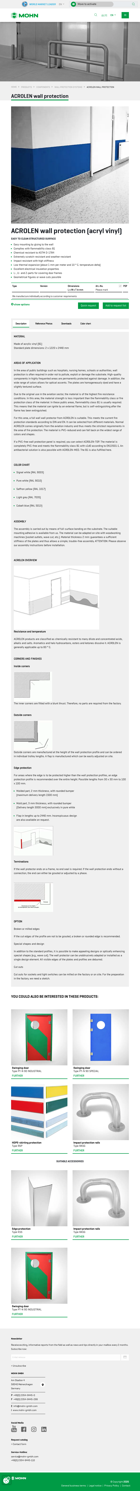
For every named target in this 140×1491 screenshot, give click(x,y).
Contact (126, 1485)
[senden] (125, 1357)
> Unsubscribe (18, 1365)
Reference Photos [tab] (43, 323)
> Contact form (18, 1444)
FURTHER (17, 1075)
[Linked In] (43, 1429)
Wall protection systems (68, 87)
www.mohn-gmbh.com (25, 1410)
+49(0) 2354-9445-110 (23, 1460)
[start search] (133, 4)
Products (26, 87)
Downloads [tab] (66, 323)
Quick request (88, 305)
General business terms (73, 1485)
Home (14, 86)
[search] (95, 15)
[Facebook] (23, 1429)
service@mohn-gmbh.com (24, 1456)
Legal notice (95, 1485)
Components (43, 87)
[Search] (96, 15)
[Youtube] (13, 1429)
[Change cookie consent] (7, 1480)
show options (21, 304)
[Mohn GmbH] (24, 15)
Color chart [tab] (85, 323)
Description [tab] (21, 323)
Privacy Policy (111, 1485)
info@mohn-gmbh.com (25, 1406)
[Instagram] (33, 1429)
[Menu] (125, 15)
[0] (105, 15)
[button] (61, 4)
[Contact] (42, 1384)
